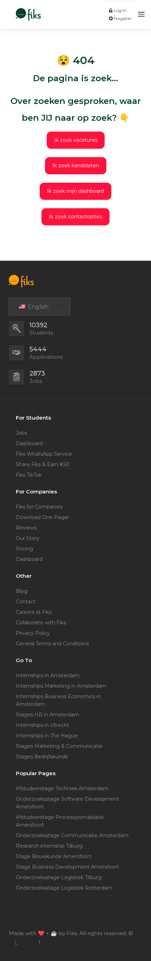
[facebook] (39, 942)
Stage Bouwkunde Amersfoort (53, 856)
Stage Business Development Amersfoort (67, 867)
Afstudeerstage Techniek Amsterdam (62, 788)
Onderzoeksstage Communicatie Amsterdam (72, 835)
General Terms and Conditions (52, 643)
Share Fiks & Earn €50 (43, 464)
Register (122, 18)
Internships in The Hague (47, 735)
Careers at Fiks (34, 612)
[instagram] (27, 942)
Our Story (27, 538)
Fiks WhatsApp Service (44, 454)
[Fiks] (28, 10)
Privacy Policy (33, 633)
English (37, 306)
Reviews (26, 528)
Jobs (21, 433)
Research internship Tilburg (49, 846)
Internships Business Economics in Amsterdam (58, 700)
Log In (119, 10)
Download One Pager (42, 517)
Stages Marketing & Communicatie (59, 746)
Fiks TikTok (29, 475)
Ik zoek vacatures (75, 140)
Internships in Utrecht (42, 725)
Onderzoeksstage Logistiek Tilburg (58, 877)
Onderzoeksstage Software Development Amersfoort (67, 803)
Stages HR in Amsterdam (47, 714)
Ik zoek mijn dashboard (75, 191)
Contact (25, 601)
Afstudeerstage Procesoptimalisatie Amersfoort (60, 821)
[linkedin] (16, 942)
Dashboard (29, 443)
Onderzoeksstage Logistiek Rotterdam (64, 888)
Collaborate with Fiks (41, 622)
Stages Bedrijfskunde (42, 756)
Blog (21, 591)
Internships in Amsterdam (48, 675)
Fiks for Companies (39, 507)
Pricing (24, 549)
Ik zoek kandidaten (75, 165)
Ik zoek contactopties (75, 216)
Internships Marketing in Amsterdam (61, 686)
